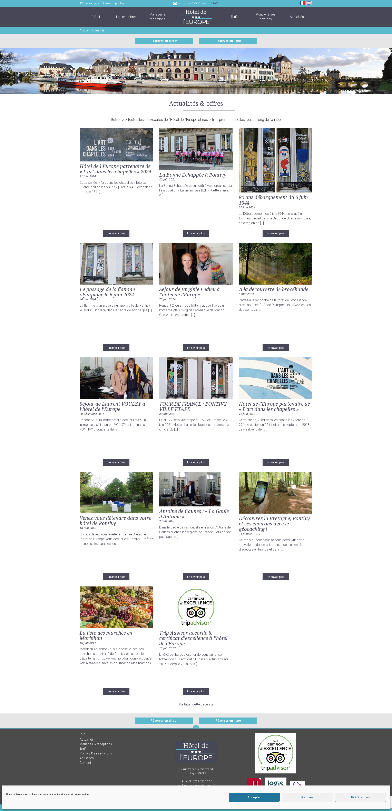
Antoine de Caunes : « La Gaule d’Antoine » (194, 514)
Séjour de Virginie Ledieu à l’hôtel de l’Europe (189, 292)
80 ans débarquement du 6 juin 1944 (273, 200)
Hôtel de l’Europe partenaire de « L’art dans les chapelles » (274, 406)
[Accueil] (196, 17)
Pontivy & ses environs (96, 753)
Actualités (87, 739)
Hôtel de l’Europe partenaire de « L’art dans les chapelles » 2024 (115, 169)
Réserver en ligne (228, 41)
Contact (213, 3)
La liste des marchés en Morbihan (106, 635)
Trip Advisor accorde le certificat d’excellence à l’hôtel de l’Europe (193, 638)
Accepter (254, 797)
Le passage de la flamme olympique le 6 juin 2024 (107, 292)
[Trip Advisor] (275, 752)
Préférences (360, 797)
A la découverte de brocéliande (273, 289)
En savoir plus (116, 233)
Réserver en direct (163, 41)
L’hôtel (84, 735)
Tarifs (83, 749)
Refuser (307, 797)
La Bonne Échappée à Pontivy (192, 174)
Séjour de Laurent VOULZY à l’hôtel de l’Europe (112, 406)
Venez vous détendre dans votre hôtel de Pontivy (115, 520)
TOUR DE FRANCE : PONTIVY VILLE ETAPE (193, 406)
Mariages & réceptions (96, 744)
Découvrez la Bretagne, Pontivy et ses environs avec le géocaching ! (274, 523)
